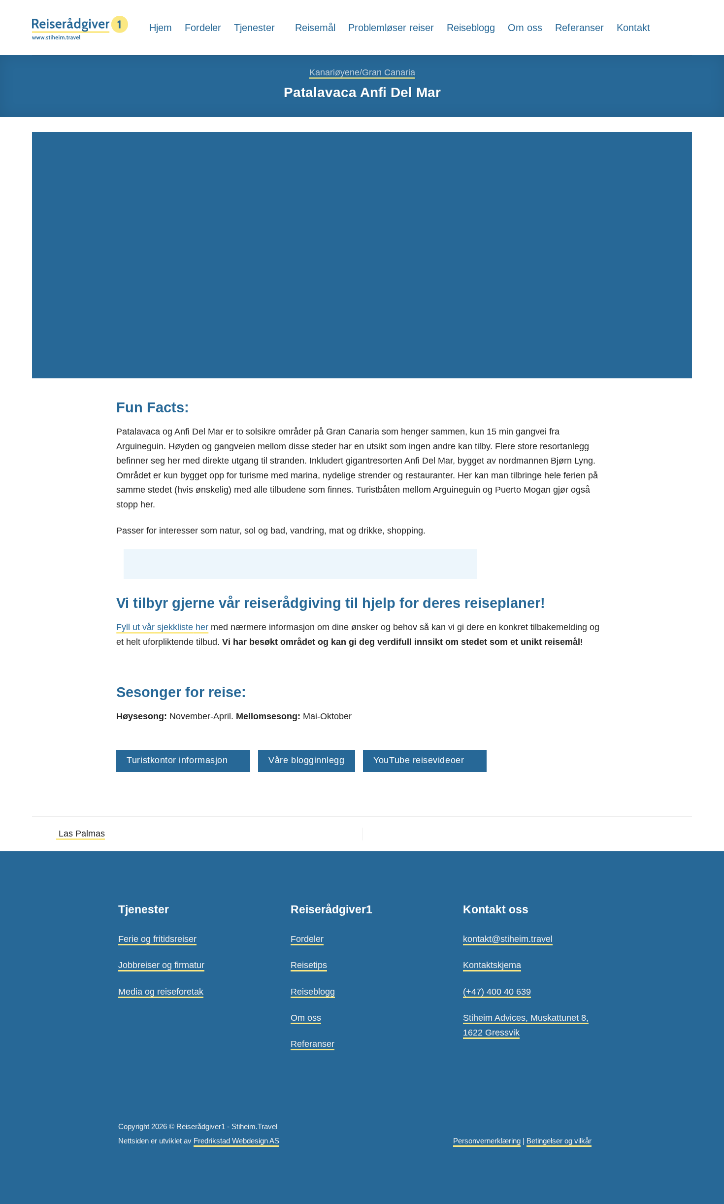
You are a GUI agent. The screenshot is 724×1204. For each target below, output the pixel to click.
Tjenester (254, 27)
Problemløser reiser (391, 27)
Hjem (160, 27)
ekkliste (178, 627)
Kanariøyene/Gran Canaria (362, 72)
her (200, 627)
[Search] (667, 27)
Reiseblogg (471, 27)
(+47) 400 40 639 (497, 991)
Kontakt (633, 27)
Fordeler (203, 27)
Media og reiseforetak (160, 991)
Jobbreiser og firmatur (161, 965)
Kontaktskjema (492, 965)
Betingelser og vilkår (559, 1141)
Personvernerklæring (487, 1141)
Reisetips (309, 965)
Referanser (579, 27)
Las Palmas (80, 833)
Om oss (525, 27)
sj (159, 627)
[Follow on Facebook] (685, 27)
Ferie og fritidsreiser (157, 939)
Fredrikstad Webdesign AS (236, 1141)
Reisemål (315, 27)
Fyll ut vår (135, 627)
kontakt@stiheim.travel (508, 939)
